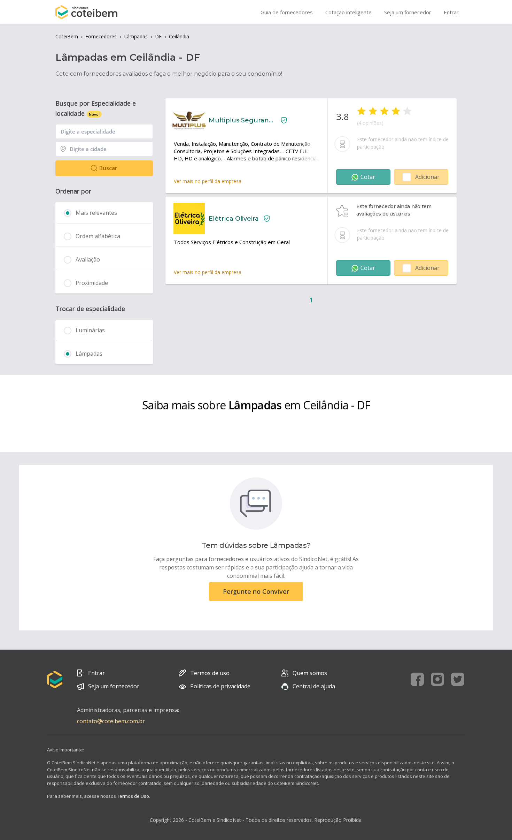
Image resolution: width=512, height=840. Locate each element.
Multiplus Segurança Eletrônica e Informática (242, 120)
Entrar (96, 673)
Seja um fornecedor (113, 686)
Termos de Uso (133, 796)
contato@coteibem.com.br (111, 721)
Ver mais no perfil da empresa (207, 181)
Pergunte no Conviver (256, 591)
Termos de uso (210, 673)
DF (158, 36)
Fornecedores (101, 36)
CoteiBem (66, 36)
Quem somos (310, 673)
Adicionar (427, 177)
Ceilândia (179, 36)
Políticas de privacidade (220, 686)
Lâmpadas (136, 36)
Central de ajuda (314, 686)
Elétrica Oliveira (234, 218)
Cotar (367, 177)
